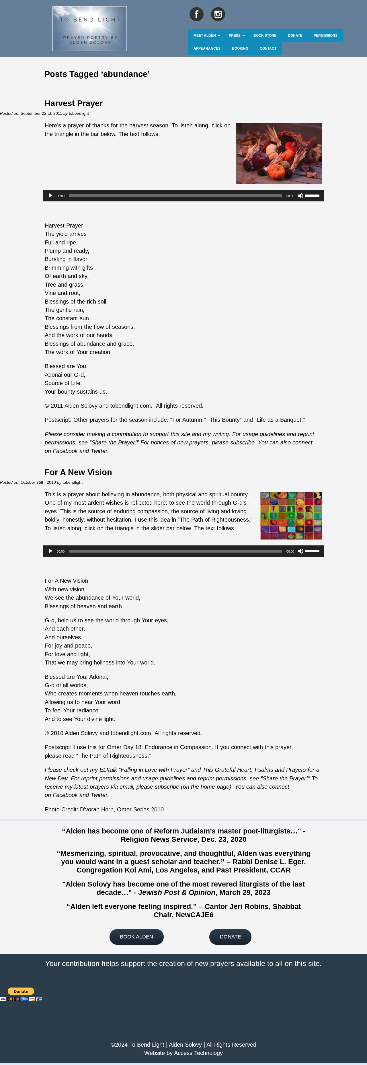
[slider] (313, 195)
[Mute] (300, 196)
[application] (183, 195)
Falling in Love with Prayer (154, 770)
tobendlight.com (130, 406)
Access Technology (198, 1053)
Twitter (99, 795)
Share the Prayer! (285, 778)
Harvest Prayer (73, 103)
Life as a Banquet (279, 420)
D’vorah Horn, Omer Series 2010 (122, 809)
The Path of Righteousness (214, 519)
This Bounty (225, 420)
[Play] (50, 196)
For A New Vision (78, 472)
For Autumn (187, 420)
